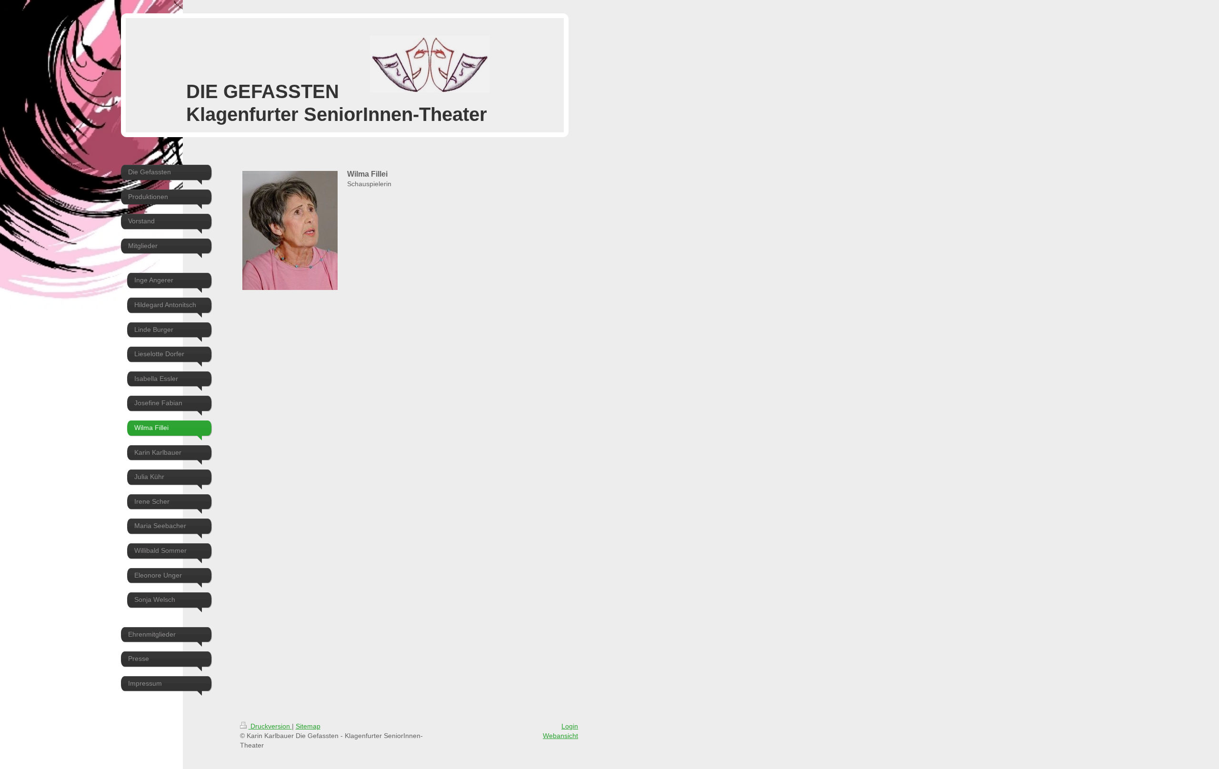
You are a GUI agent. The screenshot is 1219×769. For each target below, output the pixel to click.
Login (569, 726)
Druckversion (270, 726)
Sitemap (308, 726)
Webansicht (560, 735)
